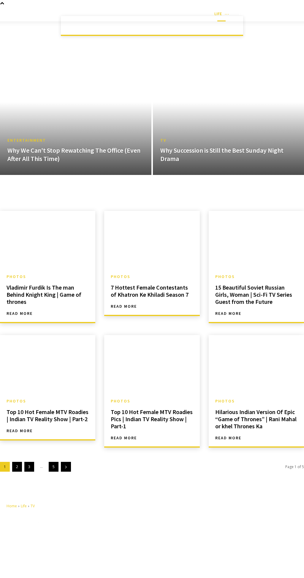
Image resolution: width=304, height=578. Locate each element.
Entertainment (26, 140)
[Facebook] (174, 534)
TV (163, 140)
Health (172, 25)
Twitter (214, 543)
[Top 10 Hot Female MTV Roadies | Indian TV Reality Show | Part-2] (47, 363)
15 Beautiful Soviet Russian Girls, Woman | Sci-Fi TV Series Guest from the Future (253, 294)
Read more (20, 313)
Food (148, 25)
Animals (102, 25)
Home (6, 30)
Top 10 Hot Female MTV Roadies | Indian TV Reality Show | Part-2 (47, 415)
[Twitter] (202, 544)
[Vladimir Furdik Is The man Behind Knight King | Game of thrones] (47, 239)
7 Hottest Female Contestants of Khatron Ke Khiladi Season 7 (150, 291)
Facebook (189, 534)
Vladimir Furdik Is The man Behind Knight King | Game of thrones (44, 294)
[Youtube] (174, 553)
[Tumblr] (174, 544)
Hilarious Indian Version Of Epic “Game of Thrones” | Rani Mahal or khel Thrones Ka (256, 419)
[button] (301, 14)
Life (21, 30)
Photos (16, 276)
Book (127, 25)
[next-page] (66, 467)
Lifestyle (200, 25)
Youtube (188, 553)
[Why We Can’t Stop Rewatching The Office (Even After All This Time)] (75, 114)
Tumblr (186, 543)
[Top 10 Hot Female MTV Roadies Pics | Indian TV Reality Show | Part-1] (152, 363)
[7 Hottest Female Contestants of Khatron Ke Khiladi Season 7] (152, 239)
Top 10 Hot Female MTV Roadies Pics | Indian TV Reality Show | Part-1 (152, 419)
